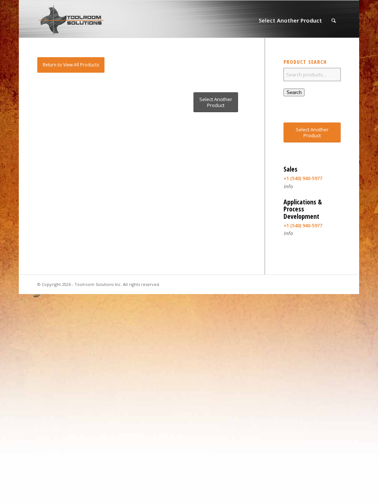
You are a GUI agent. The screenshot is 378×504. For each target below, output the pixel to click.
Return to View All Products (71, 65)
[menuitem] (290, 20)
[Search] (334, 20)
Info (288, 186)
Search (294, 92)
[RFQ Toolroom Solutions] (71, 20)
